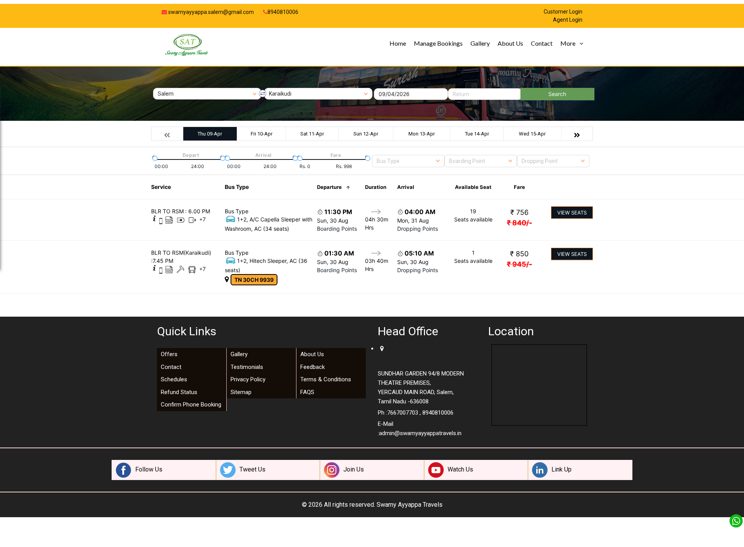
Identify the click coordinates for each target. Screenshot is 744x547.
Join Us (353, 469)
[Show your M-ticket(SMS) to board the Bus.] (160, 220)
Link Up (561, 469)
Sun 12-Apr (365, 134)
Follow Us (148, 469)
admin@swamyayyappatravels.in (420, 433)
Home (397, 43)
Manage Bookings (438, 43)
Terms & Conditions (325, 379)
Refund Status (179, 392)
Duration (375, 187)
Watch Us (460, 469)
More (567, 43)
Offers (169, 354)
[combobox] (408, 161)
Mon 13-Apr (421, 134)
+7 (202, 219)
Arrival (405, 187)
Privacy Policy (248, 379)
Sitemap (241, 392)
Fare (519, 187)
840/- (519, 223)
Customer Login (563, 12)
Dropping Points (417, 228)
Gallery (480, 43)
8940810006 (282, 12)
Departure (329, 187)
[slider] (154, 157)
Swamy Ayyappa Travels (410, 504)
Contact (542, 43)
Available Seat (473, 187)
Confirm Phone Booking (191, 404)
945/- (519, 264)
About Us (510, 43)
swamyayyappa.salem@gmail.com (210, 12)
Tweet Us (252, 469)
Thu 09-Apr (210, 134)
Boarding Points (337, 228)
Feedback (312, 367)
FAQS (307, 392)
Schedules (174, 379)
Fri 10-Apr (261, 134)
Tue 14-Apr (477, 134)
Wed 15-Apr (532, 134)
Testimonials (247, 367)
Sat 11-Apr (312, 134)
